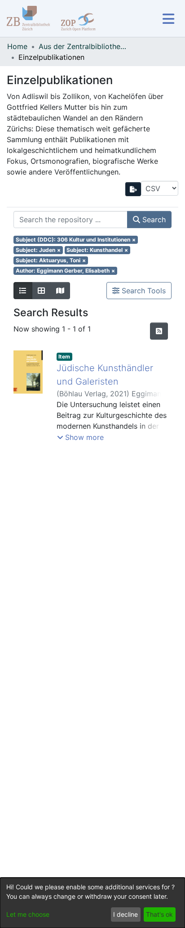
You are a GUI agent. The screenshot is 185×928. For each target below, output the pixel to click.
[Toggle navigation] (168, 19)
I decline (125, 914)
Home (17, 46)
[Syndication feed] (159, 331)
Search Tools (142, 290)
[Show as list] (22, 290)
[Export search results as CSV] (133, 189)
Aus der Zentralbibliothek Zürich (83, 46)
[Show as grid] (41, 290)
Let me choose (27, 914)
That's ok (159, 914)
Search (153, 219)
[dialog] (92, 903)
